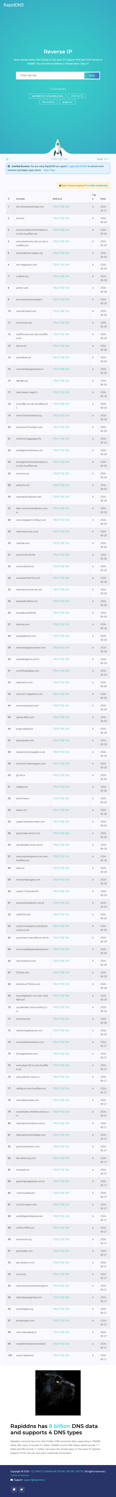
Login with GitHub (77, 166)
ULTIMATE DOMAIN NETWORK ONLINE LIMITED (57, 1471)
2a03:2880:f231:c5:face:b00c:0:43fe (47, 96)
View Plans (49, 170)
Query (92, 75)
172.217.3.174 (77, 96)
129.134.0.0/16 (48, 102)
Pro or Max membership (96, 185)
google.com (67, 102)
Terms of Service (19, 1475)
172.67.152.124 (61, 206)
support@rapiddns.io (34, 1479)
